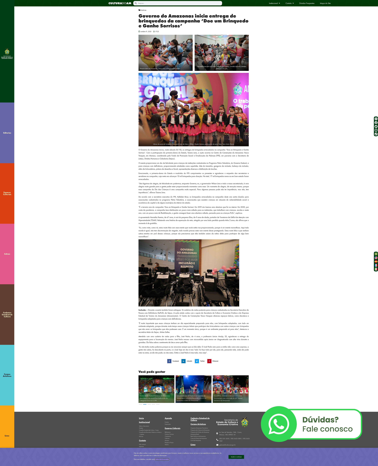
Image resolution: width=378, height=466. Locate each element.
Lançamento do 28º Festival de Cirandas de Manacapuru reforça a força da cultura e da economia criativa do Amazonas (154, 398)
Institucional (273, 3)
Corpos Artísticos (7, 375)
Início (141, 418)
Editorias (7, 133)
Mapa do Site (325, 3)
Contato (289, 3)
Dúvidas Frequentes (306, 3)
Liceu (193, 444)
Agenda (168, 418)
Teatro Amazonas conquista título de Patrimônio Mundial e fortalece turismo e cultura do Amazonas (230, 399)
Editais (7, 254)
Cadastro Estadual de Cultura (7, 314)
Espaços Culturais (7, 193)
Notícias (143, 10)
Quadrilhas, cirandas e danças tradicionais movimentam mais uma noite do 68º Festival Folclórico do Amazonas (191, 398)
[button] (140, 404)
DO (119, 3)
